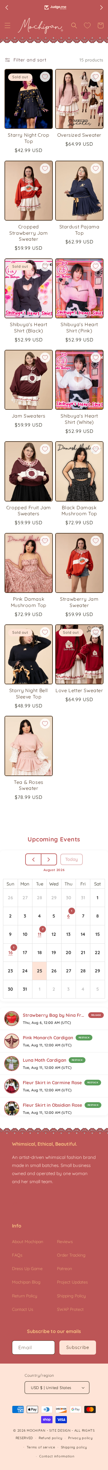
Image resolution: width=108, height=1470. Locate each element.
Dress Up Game (27, 1268)
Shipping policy (74, 1447)
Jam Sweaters (29, 416)
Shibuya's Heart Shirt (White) (79, 419)
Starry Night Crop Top (28, 138)
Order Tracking (71, 1255)
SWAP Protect (70, 1309)
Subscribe (77, 1347)
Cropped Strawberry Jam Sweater (28, 233)
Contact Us (22, 1309)
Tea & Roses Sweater (29, 785)
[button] (7, 25)
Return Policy (24, 1296)
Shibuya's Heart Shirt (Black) (28, 327)
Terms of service (41, 1447)
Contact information (56, 1456)
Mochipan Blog (26, 1282)
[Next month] (48, 859)
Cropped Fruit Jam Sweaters (28, 510)
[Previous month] (34, 859)
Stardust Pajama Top (79, 230)
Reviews (65, 1241)
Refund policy (50, 1438)
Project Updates (72, 1282)
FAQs (17, 1255)
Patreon (64, 1268)
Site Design (60, 1430)
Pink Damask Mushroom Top (28, 602)
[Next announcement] (101, 7)
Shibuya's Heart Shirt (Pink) (79, 327)
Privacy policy (80, 1438)
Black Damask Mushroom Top (79, 510)
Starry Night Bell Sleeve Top (28, 693)
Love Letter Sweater (79, 690)
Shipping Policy (71, 1296)
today (71, 859)
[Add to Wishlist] (45, 77)
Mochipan (36, 1430)
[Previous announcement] (6, 7)
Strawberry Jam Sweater (79, 602)
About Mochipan (27, 1241)
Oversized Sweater (79, 135)
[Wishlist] (87, 25)
